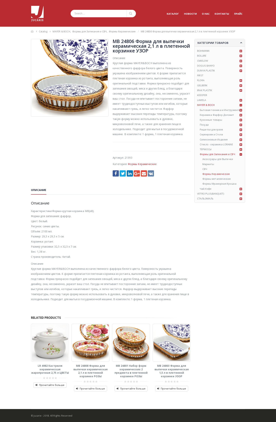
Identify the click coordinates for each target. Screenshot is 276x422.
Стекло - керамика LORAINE (216, 144)
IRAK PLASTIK (204, 90)
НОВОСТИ (190, 13)
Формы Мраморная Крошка (219, 183)
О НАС (206, 13)
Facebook (116, 173)
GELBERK (202, 85)
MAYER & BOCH (206, 105)
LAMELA (201, 100)
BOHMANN (203, 50)
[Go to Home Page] (32, 31)
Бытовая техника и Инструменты (220, 110)
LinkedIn (130, 173)
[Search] (131, 13)
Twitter (123, 173)
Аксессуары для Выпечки (217, 159)
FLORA (200, 80)
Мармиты (208, 164)
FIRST (200, 75)
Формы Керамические (142, 164)
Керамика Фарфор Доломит (217, 115)
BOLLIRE (201, 55)
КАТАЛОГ (173, 13)
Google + (137, 173)
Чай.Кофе (206, 188)
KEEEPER (202, 95)
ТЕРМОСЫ (205, 149)
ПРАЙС (238, 13)
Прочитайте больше (51, 385)
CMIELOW (202, 60)
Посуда (204, 124)
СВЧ (204, 169)
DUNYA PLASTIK (206, 70)
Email (144, 173)
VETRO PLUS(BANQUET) (210, 193)
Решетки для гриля (211, 129)
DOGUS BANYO (206, 65)
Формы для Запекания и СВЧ (217, 154)
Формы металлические (216, 178)
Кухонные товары (211, 119)
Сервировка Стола (211, 134)
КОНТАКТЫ (222, 13)
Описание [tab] (38, 190)
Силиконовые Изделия (214, 139)
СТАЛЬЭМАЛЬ (205, 198)
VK (151, 173)
